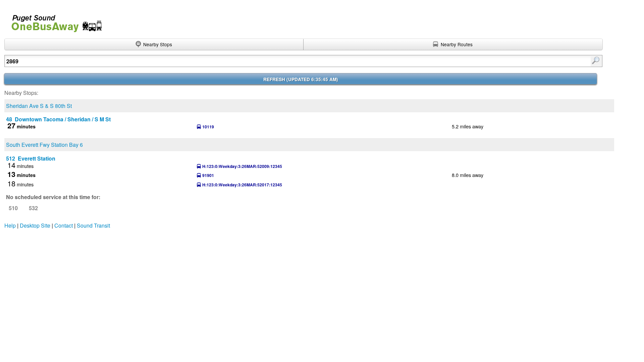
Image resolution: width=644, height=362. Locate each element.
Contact (63, 225)
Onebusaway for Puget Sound (53, 20)
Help (10, 225)
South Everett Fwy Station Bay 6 (44, 144)
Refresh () (300, 79)
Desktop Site (35, 225)
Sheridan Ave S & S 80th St (39, 106)
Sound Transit (93, 225)
